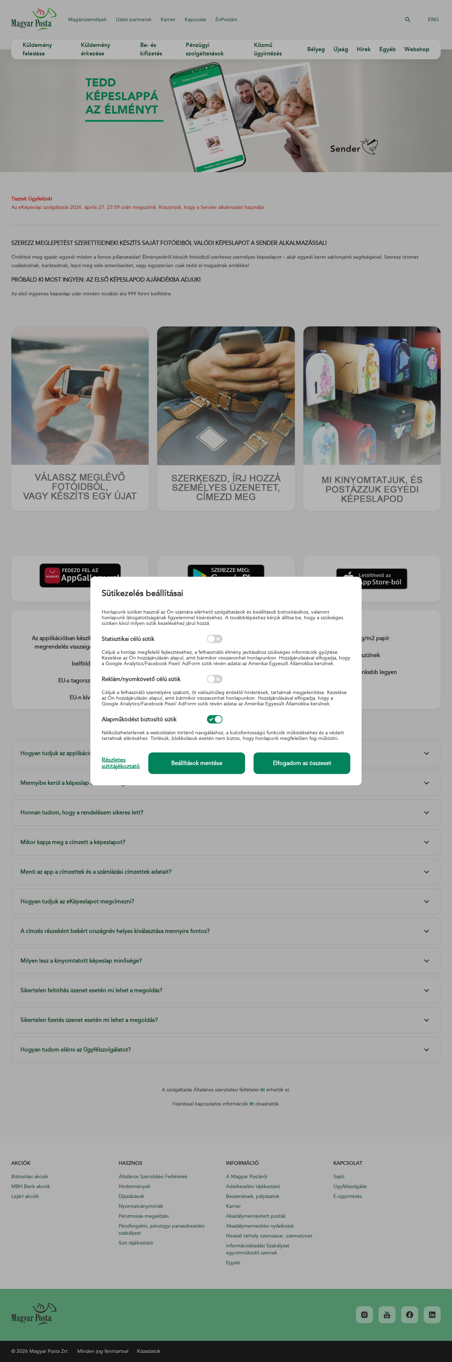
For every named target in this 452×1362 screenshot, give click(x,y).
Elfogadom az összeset (302, 763)
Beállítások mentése (196, 763)
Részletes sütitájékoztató (121, 763)
